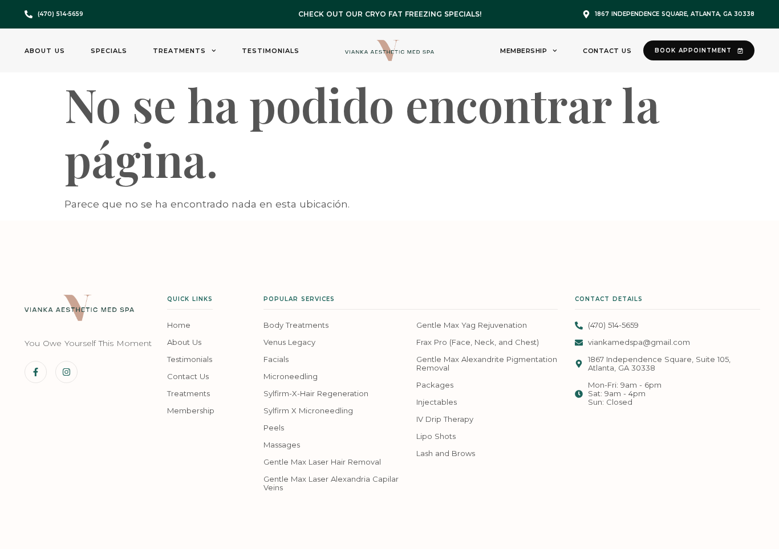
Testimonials (270, 51)
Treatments (179, 51)
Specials (109, 51)
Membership (523, 51)
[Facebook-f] (36, 372)
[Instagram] (66, 372)
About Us (45, 51)
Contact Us (607, 51)
